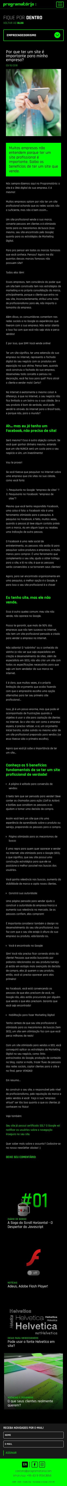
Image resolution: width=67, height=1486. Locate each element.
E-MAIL (8, 1444)
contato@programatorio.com (33, 1471)
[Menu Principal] (60, 4)
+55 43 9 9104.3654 (39, 1476)
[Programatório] (19, 4)
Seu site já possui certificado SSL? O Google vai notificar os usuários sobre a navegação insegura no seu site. (33, 1130)
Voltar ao (13, 23)
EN (25, 1464)
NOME (8, 1435)
